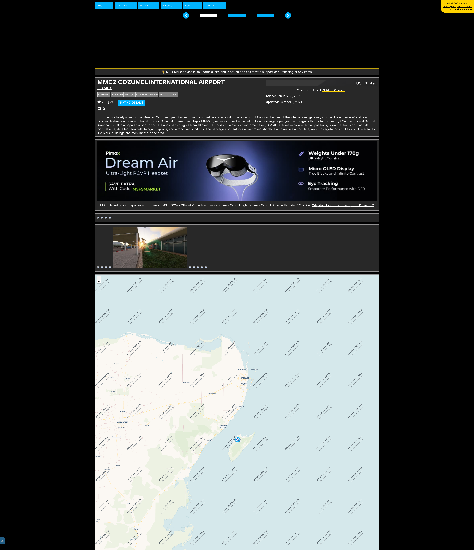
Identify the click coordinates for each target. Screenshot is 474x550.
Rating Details (131, 102)
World (188, 5)
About (100, 5)
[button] (99, 431)
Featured (122, 5)
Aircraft (144, 5)
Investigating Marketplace (457, 6)
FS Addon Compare (333, 90)
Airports (167, 5)
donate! (467, 9)
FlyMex (104, 88)
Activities (210, 5)
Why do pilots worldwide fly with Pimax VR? (343, 205)
